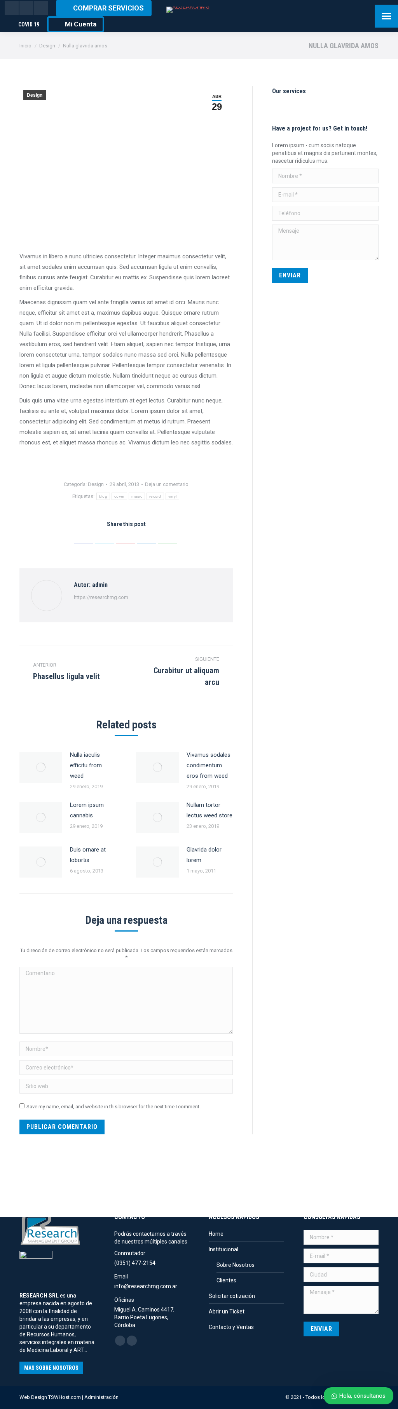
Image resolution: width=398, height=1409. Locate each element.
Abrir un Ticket (226, 1311)
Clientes (226, 1280)
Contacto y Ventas (231, 1327)
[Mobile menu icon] (386, 16)
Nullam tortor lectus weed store (209, 810)
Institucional (223, 1249)
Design (34, 95)
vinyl (172, 496)
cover (119, 496)
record (155, 496)
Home (216, 1234)
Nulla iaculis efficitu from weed (86, 765)
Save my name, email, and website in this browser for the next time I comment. (113, 1106)
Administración (101, 1397)
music (136, 496)
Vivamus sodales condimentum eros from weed (208, 765)
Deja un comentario (167, 484)
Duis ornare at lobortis (88, 855)
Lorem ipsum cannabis (87, 810)
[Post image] (40, 767)
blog (103, 496)
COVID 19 (28, 24)
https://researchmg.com (101, 597)
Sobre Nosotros (235, 1265)
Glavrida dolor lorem (204, 855)
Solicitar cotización (232, 1296)
